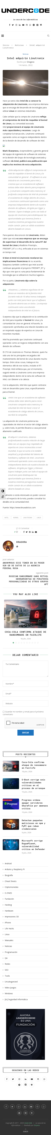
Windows (9, 993)
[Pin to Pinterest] (30, 532)
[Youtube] (23, 25)
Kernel (16, 518)
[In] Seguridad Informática (16, 999)
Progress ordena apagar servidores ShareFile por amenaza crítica (35, 804)
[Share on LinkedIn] (33, 532)
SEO (6, 970)
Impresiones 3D (12, 916)
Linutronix (27, 518)
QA (6, 958)
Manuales (9, 940)
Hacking (8, 905)
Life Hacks (9, 928)
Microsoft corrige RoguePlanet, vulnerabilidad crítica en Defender (33, 845)
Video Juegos (10, 987)
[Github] (27, 25)
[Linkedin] (20, 25)
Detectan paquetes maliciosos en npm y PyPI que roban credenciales (33, 824)
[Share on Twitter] (27, 532)
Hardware (9, 910)
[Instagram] (16, 25)
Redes (7, 964)
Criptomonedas (11, 887)
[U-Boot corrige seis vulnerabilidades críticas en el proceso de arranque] (11, 783)
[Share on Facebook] (23, 532)
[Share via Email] (36, 532)
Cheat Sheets (10, 881)
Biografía (9, 875)
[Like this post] (18, 532)
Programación (11, 952)
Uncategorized (11, 981)
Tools (7, 976)
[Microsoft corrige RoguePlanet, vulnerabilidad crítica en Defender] (11, 844)
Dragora (30, 62)
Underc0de (28, 1123)
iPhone (8, 922)
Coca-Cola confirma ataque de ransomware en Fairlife (25, 633)
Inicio (6, 45)
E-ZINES (8, 893)
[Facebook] (9, 25)
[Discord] (37, 25)
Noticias (19, 45)
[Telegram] (34, 25)
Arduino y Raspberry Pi (15, 869)
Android (8, 863)
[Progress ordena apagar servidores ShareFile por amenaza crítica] (11, 804)
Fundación (9, 899)
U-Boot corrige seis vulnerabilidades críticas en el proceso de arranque (33, 784)
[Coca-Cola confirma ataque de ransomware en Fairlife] (11, 766)
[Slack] (41, 25)
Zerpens (37, 1125)
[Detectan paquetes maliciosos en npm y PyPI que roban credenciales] (11, 824)
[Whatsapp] (30, 25)
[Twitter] (13, 25)
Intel (6, 518)
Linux (39, 518)
